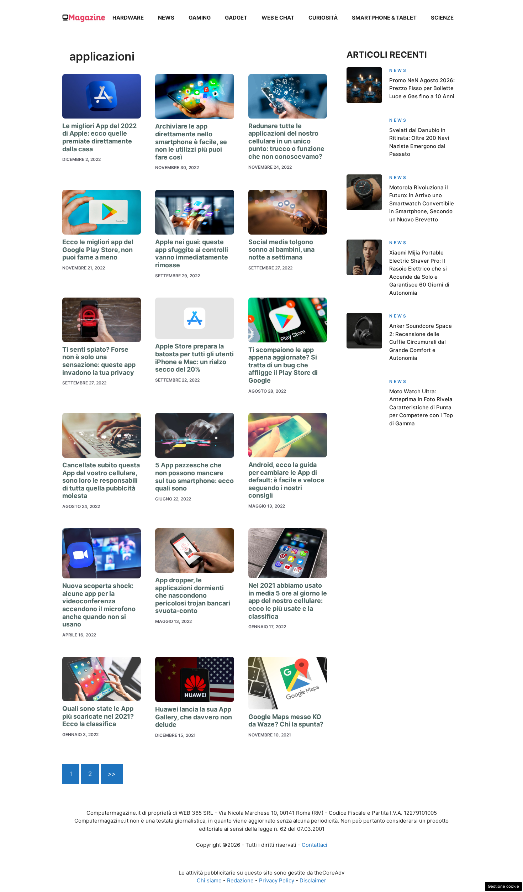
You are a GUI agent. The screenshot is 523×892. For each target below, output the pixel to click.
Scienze (442, 17)
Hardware (128, 17)
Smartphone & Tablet (384, 17)
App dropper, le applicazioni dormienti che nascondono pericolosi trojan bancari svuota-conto (192, 595)
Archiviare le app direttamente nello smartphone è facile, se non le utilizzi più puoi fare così (191, 141)
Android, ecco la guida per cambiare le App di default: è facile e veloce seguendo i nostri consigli (286, 480)
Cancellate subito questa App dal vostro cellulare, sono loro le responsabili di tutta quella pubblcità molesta (101, 480)
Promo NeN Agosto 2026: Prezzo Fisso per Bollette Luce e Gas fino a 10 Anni (422, 88)
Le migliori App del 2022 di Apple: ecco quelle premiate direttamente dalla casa (99, 137)
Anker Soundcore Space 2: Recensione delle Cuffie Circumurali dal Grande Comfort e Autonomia (420, 341)
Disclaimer (313, 880)
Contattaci (314, 844)
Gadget (236, 17)
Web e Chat (278, 17)
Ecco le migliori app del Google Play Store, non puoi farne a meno (97, 249)
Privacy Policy (276, 880)
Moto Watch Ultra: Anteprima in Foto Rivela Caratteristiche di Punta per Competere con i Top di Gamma (421, 407)
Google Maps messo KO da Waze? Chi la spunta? (285, 720)
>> (112, 773)
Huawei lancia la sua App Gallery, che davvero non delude (193, 716)
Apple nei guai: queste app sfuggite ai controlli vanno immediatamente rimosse (191, 253)
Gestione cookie (503, 886)
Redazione (240, 880)
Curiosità (323, 17)
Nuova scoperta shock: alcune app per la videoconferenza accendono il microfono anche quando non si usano (99, 605)
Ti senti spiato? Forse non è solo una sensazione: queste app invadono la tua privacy (99, 361)
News (166, 17)
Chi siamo (209, 880)
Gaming (200, 17)
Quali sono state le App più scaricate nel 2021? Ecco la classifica (98, 716)
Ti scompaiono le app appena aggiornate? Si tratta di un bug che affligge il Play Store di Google (283, 365)
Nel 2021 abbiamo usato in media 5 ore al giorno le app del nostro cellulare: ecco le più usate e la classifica (287, 601)
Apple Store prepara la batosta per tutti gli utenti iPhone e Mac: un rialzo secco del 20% (194, 357)
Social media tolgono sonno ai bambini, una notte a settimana (281, 249)
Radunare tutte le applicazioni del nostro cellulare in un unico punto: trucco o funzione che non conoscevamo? (286, 141)
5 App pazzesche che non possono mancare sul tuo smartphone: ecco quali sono (194, 476)
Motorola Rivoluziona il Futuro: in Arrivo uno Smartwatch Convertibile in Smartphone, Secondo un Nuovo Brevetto (421, 203)
